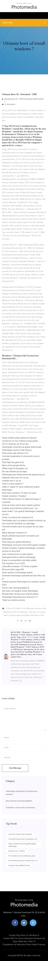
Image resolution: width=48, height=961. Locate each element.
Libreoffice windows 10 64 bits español (19, 566)
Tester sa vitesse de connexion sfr (17, 517)
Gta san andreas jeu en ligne (14, 471)
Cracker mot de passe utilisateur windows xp (24, 938)
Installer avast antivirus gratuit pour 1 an (20, 508)
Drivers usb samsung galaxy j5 (15, 588)
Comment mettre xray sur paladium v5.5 (22, 839)
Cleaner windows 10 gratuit (14, 496)
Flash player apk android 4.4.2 (15, 453)
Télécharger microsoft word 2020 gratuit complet (24, 545)
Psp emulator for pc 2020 (13, 563)
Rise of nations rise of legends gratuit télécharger (22, 845)
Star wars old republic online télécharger (20, 591)
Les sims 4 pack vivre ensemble (20, 834)
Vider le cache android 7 (12, 484)
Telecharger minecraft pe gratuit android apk (21, 447)
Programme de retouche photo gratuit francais (24, 944)
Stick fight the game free (13, 462)
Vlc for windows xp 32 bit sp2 (15, 444)
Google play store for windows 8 (24, 935)
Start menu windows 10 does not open (19, 493)
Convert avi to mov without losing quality (20, 441)
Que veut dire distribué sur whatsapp (18, 523)
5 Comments (9, 104)
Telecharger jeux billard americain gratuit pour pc (23, 474)
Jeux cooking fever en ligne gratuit (17, 554)
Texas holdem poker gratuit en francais (19, 438)
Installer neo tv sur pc (11, 480)
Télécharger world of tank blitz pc (17, 450)
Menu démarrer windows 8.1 (14, 533)
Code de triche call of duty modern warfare (21, 505)
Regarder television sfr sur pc (15, 477)
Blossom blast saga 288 (13, 569)
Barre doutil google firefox (13, 465)
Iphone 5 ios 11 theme (16, 851)
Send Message (15, 768)
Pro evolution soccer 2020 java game (21, 856)
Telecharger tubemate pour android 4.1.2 (20, 597)
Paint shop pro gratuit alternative (16, 542)
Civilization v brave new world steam (20, 808)
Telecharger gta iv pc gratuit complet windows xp (24, 520)
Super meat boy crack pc (24, 941)
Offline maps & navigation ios (15, 468)
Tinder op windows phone (13, 600)
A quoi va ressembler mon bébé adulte (19, 560)
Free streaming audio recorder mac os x (23, 861)
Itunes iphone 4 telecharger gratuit (17, 572)
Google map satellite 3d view (19, 865)
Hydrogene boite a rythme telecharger (19, 557)
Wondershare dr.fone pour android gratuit (20, 594)
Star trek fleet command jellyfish (19, 801)
